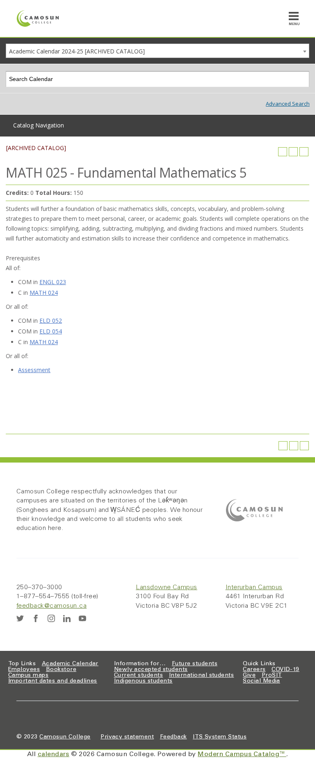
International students (201, 675)
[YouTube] (82, 618)
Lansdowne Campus (166, 587)
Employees (24, 670)
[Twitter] (20, 618)
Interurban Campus (254, 587)
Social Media (261, 681)
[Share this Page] (282, 151)
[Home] (37, 18)
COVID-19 (285, 670)
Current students (138, 675)
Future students (194, 664)
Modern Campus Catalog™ (242, 754)
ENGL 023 (52, 282)
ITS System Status (220, 737)
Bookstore (61, 670)
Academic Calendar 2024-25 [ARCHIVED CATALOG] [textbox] (77, 51)
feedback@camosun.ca (51, 606)
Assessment (34, 370)
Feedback (173, 737)
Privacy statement (127, 737)
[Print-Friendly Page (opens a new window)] (293, 151)
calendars (53, 754)
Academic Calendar (70, 664)
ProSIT (272, 675)
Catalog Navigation (38, 125)
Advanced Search (288, 103)
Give (249, 675)
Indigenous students (143, 681)
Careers (254, 670)
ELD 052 (50, 320)
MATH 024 (44, 292)
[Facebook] (35, 618)
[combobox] (157, 51)
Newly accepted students (151, 670)
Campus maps (28, 675)
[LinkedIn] (67, 618)
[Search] (301, 79)
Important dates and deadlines (52, 681)
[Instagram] (51, 618)
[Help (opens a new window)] (303, 151)
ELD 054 (50, 331)
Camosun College (64, 737)
